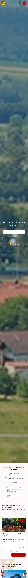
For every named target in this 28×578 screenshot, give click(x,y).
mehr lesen (21, 547)
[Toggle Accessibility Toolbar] (2, 571)
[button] (21, 514)
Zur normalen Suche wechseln (14, 236)
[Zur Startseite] (8, 3)
